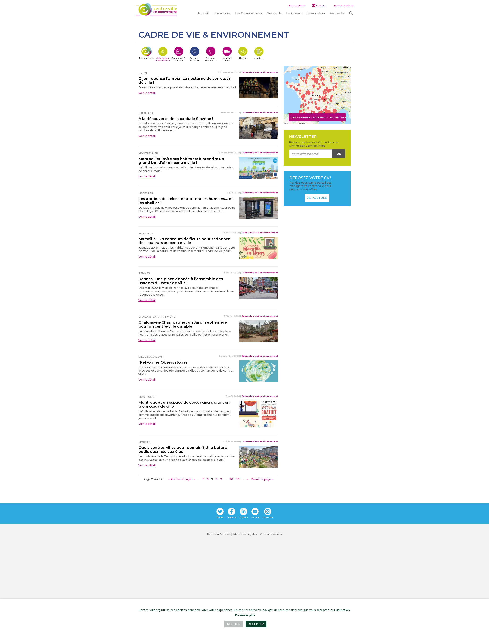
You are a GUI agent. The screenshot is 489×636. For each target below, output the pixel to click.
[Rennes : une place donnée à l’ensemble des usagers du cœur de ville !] (258, 288)
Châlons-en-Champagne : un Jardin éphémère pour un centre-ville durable (182, 324)
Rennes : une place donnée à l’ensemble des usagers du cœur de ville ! (180, 281)
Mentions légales (245, 534)
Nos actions (222, 13)
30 (237, 479)
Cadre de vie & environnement (260, 72)
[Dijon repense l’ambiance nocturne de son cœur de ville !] (258, 87)
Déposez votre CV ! (310, 178)
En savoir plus (245, 615)
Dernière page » (262, 479)
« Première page (179, 479)
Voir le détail (146, 93)
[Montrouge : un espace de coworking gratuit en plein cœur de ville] (258, 414)
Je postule (317, 198)
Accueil (203, 13)
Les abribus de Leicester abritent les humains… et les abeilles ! (185, 201)
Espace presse (297, 5)
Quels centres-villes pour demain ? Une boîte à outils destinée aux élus (182, 449)
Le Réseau (294, 13)
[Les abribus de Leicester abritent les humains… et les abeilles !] (258, 207)
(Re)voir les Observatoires (163, 362)
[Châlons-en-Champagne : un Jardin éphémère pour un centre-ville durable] (258, 331)
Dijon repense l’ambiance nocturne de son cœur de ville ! (184, 80)
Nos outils (274, 13)
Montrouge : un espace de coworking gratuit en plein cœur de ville (184, 404)
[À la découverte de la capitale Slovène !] (258, 127)
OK (339, 153)
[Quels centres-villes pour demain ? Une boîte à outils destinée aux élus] (258, 456)
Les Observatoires (248, 13)
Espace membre (343, 5)
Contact (320, 5)
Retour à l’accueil (218, 534)
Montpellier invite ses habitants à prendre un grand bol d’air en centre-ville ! (181, 161)
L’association (315, 13)
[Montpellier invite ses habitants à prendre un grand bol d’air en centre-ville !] (258, 167)
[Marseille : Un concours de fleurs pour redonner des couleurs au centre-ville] (258, 247)
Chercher (350, 13)
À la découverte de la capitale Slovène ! (175, 118)
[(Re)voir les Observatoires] (258, 371)
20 (231, 479)
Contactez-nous (271, 534)
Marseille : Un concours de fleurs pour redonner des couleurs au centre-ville (184, 241)
